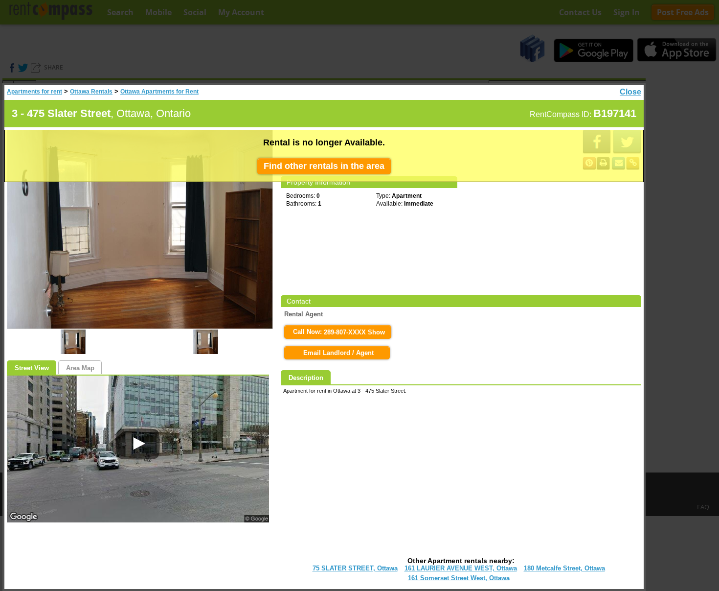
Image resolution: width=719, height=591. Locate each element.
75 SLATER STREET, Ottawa (355, 568)
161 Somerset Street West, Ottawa (459, 578)
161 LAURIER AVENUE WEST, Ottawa (460, 568)
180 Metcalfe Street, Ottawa (564, 568)
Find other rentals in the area (324, 166)
